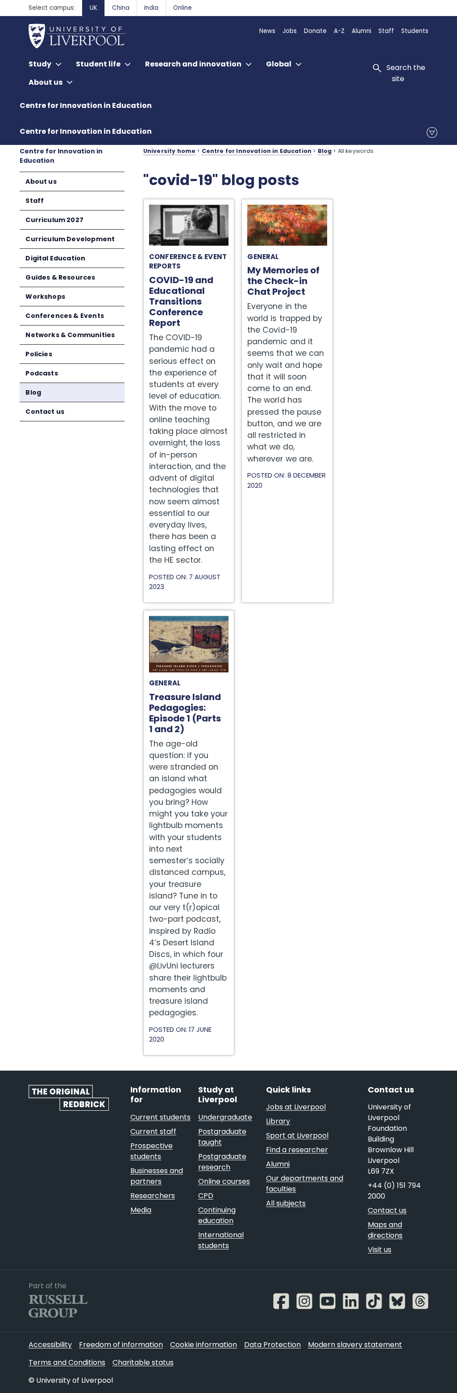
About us (40, 181)
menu (432, 132)
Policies (38, 354)
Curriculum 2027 (54, 219)
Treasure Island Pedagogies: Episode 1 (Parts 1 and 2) (189, 624)
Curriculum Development (70, 239)
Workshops (45, 296)
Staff (34, 200)
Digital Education (55, 258)
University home (169, 151)
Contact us (44, 411)
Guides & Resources (60, 277)
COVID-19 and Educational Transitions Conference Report (188, 213)
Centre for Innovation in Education (86, 105)
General (263, 256)
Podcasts (41, 373)
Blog (33, 392)
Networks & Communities (70, 334)
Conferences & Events (64, 315)
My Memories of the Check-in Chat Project (286, 208)
